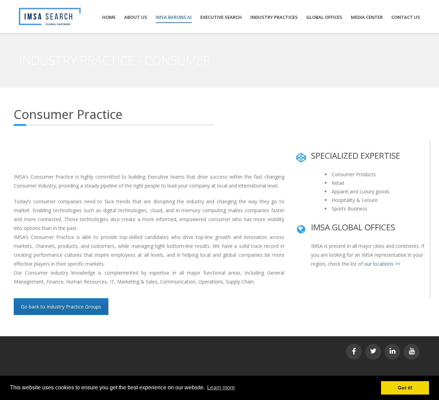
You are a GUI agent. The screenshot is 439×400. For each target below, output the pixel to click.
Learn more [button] (221, 387)
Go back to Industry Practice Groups (61, 306)
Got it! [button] (405, 387)
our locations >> (382, 263)
